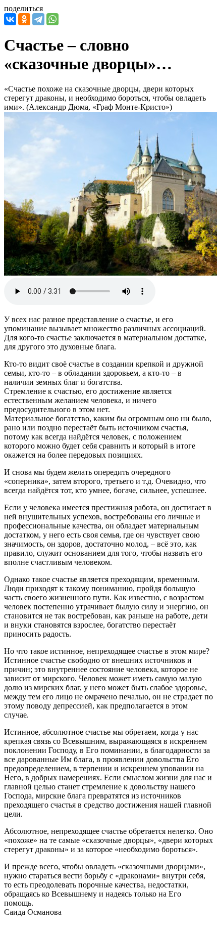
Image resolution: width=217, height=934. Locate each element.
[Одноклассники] (24, 19)
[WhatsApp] (52, 19)
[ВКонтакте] (10, 19)
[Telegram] (38, 19)
